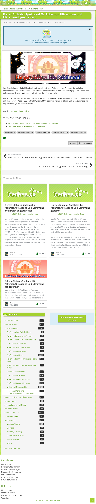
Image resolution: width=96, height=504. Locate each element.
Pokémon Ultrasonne (60, 132)
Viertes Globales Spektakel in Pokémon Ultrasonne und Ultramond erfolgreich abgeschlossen (24, 207)
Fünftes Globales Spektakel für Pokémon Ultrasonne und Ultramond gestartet (70, 207)
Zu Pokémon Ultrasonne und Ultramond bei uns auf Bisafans (33, 123)
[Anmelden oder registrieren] (86, 3)
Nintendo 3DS (10, 132)
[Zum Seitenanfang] (92, 500)
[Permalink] (29, 118)
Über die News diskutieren (72, 318)
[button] (92, 3)
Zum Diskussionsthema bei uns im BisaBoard (27, 126)
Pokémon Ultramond (78, 132)
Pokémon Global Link (18, 111)
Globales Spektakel (43, 132)
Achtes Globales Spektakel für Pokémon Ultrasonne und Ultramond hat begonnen (24, 284)
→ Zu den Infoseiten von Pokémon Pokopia (48, 42)
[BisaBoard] (5, 3)
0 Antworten (41, 22)
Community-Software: (48, 500)
